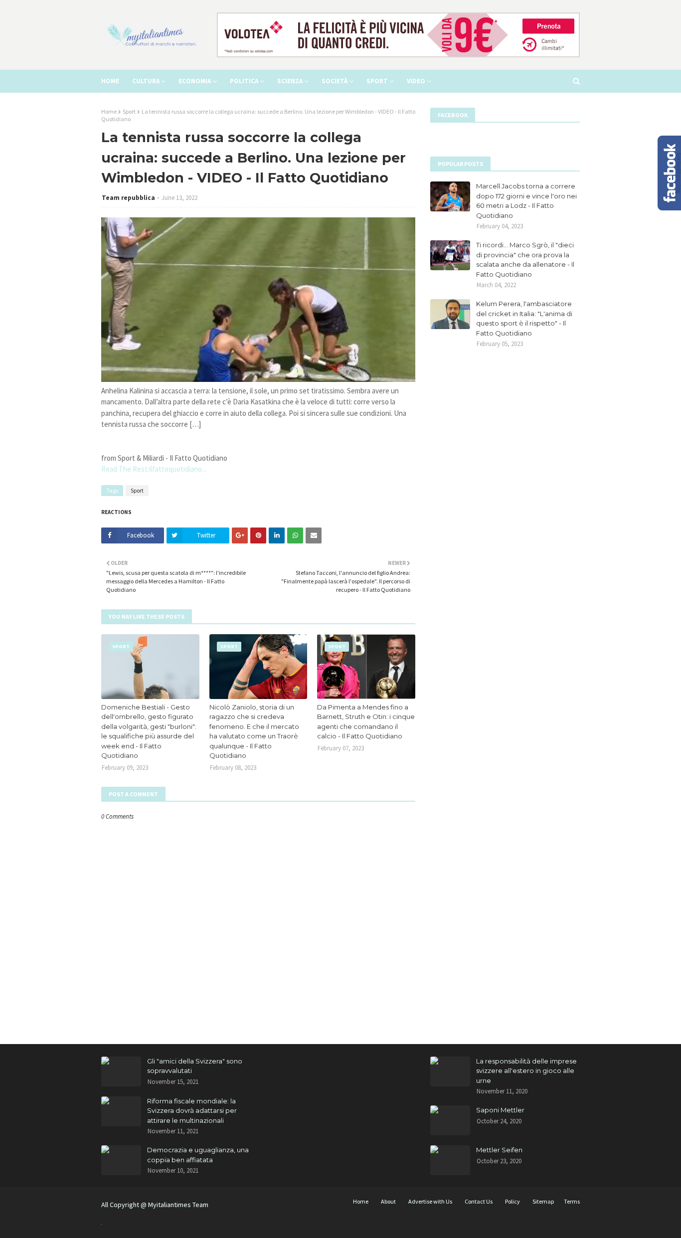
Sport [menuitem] (377, 81)
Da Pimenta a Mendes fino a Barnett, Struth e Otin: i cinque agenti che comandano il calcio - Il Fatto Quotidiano (366, 721)
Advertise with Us (430, 1201)
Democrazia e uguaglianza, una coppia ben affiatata (198, 1155)
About (388, 1201)
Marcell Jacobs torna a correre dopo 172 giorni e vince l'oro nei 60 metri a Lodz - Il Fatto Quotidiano (526, 200)
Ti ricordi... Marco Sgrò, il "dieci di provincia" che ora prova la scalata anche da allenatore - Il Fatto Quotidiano (525, 259)
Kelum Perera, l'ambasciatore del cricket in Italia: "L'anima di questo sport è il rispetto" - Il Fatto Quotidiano (524, 318)
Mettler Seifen (499, 1150)
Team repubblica (128, 197)
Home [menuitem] (110, 81)
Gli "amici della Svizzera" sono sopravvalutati (194, 1066)
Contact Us (479, 1201)
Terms (572, 1201)
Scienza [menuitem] (290, 81)
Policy (512, 1201)
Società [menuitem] (334, 81)
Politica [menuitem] (244, 81)
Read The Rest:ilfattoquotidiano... (153, 469)
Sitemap (543, 1201)
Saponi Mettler (500, 1110)
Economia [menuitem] (194, 81)
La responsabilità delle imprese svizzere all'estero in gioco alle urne (526, 1070)
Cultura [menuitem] (146, 81)
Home (109, 111)
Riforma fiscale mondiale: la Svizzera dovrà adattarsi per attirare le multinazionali (192, 1110)
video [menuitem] (416, 81)
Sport (129, 111)
